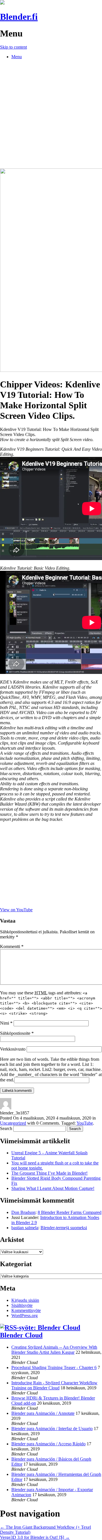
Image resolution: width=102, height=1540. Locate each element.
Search (6, 1128)
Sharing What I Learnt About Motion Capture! (52, 1188)
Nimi (6, 1023)
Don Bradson (23, 1212)
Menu (16, 56)
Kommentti (12, 946)
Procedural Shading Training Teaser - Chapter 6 (54, 1367)
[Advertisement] (51, 115)
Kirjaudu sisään (25, 1300)
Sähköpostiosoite (17, 1033)
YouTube (84, 1123)
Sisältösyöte (22, 1305)
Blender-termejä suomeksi (64, 1227)
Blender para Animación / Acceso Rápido (48, 1443)
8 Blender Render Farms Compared (69, 1212)
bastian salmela (24, 1227)
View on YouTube (16, 909)
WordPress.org (24, 1315)
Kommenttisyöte (26, 1310)
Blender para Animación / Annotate (43, 1413)
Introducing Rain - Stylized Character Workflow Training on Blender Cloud (54, 1385)
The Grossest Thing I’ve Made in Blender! (49, 1173)
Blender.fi (19, 17)
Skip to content (13, 47)
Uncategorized (13, 1123)
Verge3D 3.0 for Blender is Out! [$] (35, 1537)
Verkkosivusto (13, 1049)
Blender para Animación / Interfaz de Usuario (52, 1428)
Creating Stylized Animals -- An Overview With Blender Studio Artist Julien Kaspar (54, 1350)
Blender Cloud (21, 1335)
